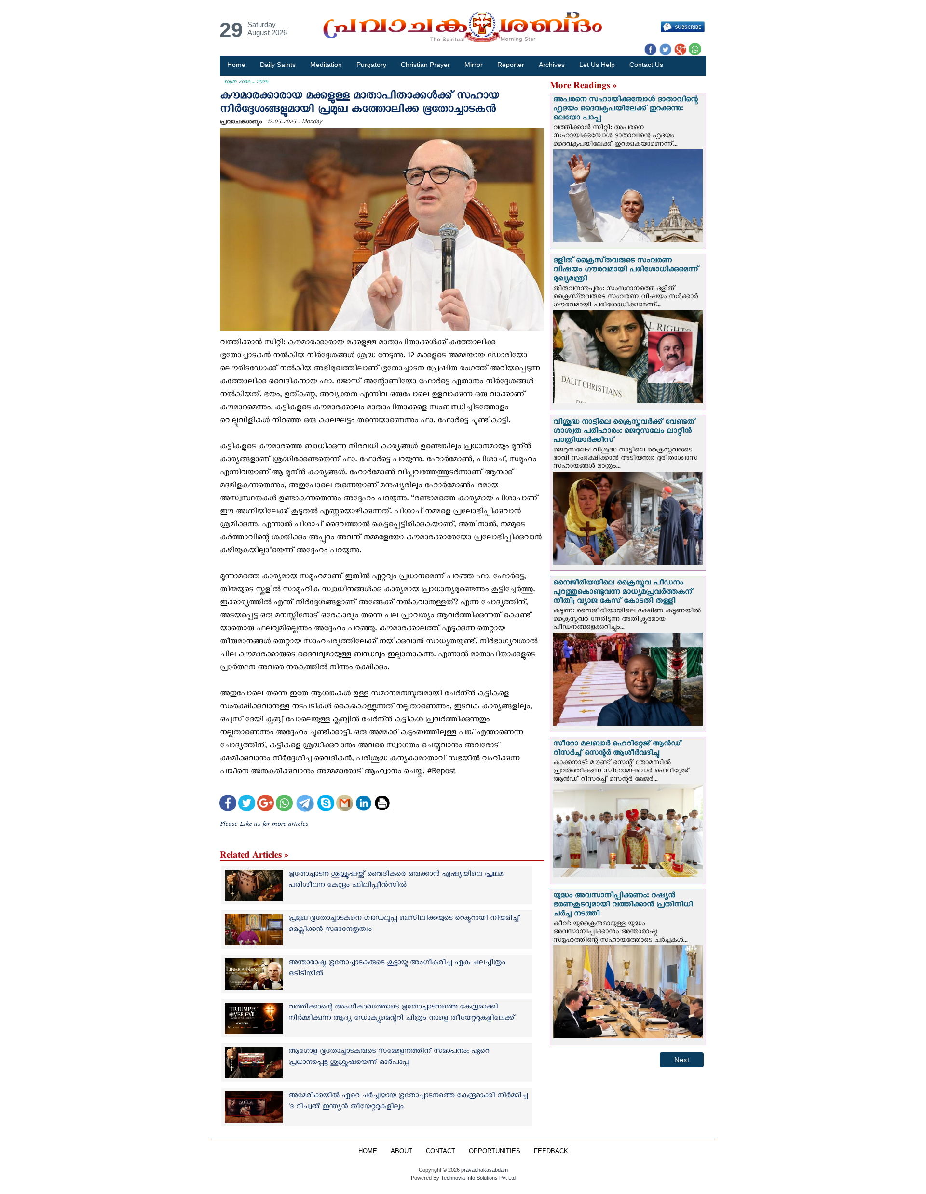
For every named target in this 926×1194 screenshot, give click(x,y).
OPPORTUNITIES (494, 1151)
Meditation (326, 64)
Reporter (510, 64)
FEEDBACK (551, 1151)
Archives (552, 64)
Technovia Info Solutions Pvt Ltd (477, 1178)
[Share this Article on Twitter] (246, 804)
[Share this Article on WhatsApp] (284, 804)
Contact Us (646, 64)
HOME (367, 1151)
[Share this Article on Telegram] (305, 804)
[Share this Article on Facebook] (227, 804)
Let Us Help (597, 64)
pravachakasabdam (484, 1170)
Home (236, 64)
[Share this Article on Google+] (265, 804)
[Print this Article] (382, 804)
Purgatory (371, 64)
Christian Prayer (425, 64)
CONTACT (440, 1151)
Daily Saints (278, 64)
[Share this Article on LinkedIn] (363, 804)
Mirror (473, 64)
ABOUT (401, 1151)
